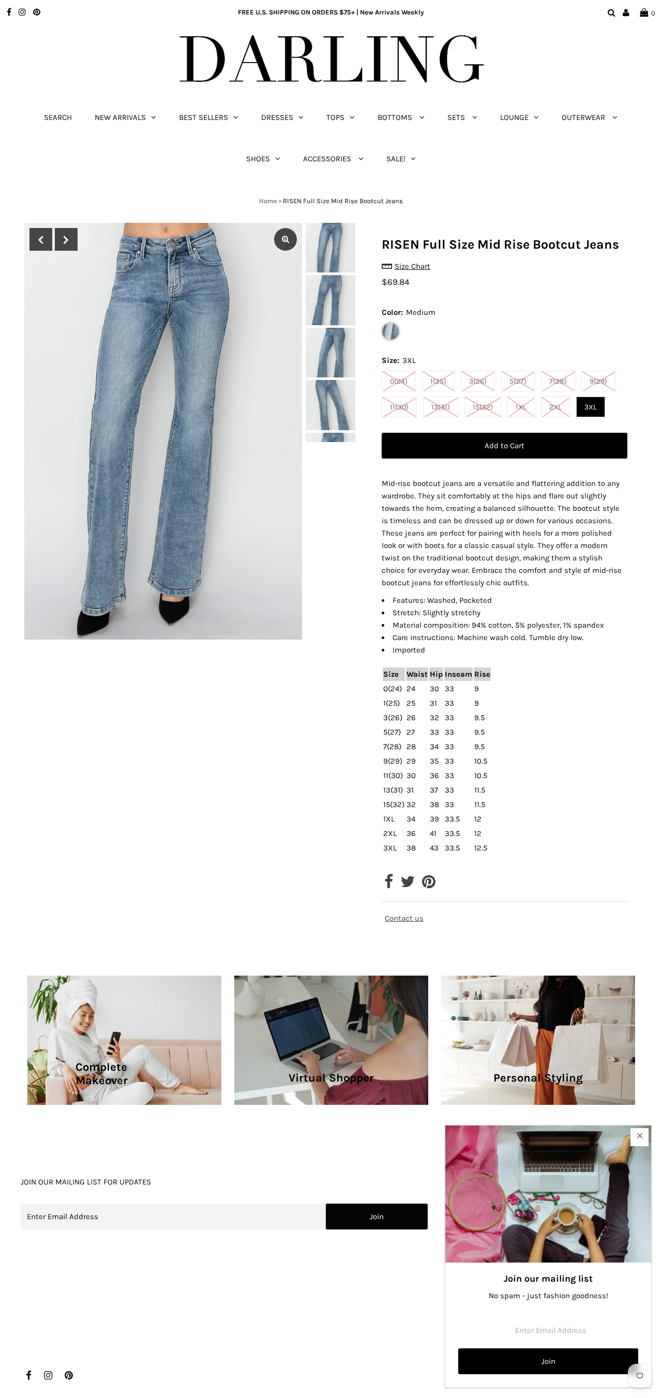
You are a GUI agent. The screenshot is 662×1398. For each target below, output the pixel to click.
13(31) (440, 407)
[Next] (66, 239)
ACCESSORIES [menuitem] (328, 158)
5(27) (517, 381)
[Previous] (40, 239)
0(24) (399, 381)
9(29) (598, 381)
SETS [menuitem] (457, 117)
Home (268, 201)
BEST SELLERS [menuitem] (203, 117)
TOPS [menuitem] (335, 117)
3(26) (478, 381)
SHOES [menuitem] (258, 158)
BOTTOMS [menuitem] (396, 117)
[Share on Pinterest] (428, 884)
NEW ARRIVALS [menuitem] (120, 117)
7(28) (558, 381)
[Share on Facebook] (388, 884)
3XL (590, 407)
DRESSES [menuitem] (277, 117)
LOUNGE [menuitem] (514, 117)
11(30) (399, 407)
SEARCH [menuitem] (58, 117)
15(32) (483, 407)
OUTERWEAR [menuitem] (584, 117)
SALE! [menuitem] (395, 158)
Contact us (404, 918)
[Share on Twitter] (407, 884)
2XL (555, 407)
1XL (521, 407)
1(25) (438, 381)
